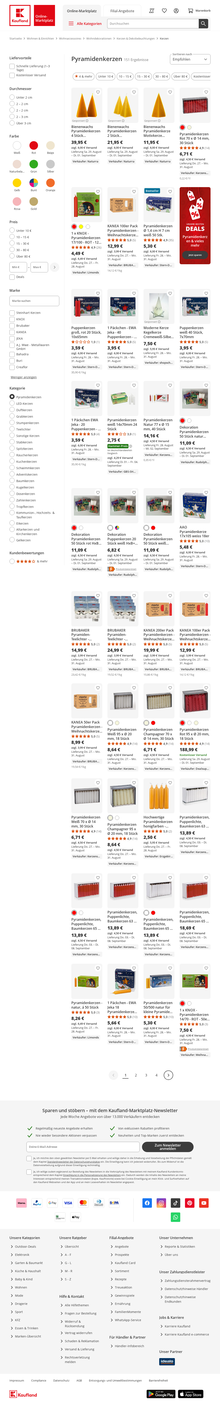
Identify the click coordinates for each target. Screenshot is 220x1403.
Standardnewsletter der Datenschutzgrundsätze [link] (73, 1161)
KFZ (17, 1320)
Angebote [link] (122, 1246)
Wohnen (21, 1287)
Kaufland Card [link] (125, 1263)
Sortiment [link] (122, 1271)
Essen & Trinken (26, 1328)
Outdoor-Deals (25, 1246)
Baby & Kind (24, 1279)
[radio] (32, 97)
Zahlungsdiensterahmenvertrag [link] (188, 1281)
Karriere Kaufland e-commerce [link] (187, 1334)
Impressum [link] (16, 1380)
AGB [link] (79, 1380)
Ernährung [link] (122, 1304)
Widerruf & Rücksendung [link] (74, 1323)
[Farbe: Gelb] (81, 226)
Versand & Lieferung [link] (79, 1349)
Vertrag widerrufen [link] (78, 1333)
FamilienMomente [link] (128, 1312)
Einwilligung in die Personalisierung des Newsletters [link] (92, 1175)
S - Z (68, 1279)
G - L (68, 1263)
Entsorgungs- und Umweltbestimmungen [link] (115, 1380)
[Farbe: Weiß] (88, 226)
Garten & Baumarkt (29, 1263)
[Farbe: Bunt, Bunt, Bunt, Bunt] (117, 528)
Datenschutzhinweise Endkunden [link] (180, 1299)
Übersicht (72, 1246)
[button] (83, 76)
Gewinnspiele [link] (124, 1295)
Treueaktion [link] (123, 1287)
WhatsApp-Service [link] (128, 1320)
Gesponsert (78, 120)
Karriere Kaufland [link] (177, 1326)
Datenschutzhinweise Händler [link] (186, 1289)
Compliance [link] (38, 1380)
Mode (19, 1295)
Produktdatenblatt (126, 569)
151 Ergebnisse (136, 59)
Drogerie (21, 1304)
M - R (68, 1271)
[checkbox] (32, 68)
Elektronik (22, 1255)
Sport (19, 1312)
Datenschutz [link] (61, 1380)
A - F (68, 1255)
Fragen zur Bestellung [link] (80, 1313)
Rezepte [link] (121, 1279)
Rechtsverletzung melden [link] (77, 1359)
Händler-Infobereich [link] (129, 1346)
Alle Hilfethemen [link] (77, 1305)
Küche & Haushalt (28, 1271)
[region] (36, 309)
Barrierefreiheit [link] (158, 1380)
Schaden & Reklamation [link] (82, 1341)
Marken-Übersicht (28, 1336)
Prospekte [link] (122, 1255)
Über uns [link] (171, 1255)
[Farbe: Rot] (182, 127)
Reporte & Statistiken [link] (180, 1246)
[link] (122, 11)
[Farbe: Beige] (189, 127)
